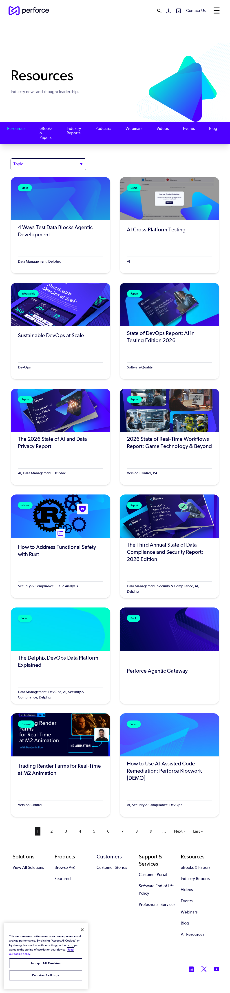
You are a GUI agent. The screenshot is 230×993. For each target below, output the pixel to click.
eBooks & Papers (46, 133)
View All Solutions (28, 867)
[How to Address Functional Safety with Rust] (60, 546)
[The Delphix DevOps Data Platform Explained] (60, 655)
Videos (162, 128)
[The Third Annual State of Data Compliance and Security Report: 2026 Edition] (169, 546)
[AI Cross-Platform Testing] (169, 225)
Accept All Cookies (46, 963)
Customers (109, 856)
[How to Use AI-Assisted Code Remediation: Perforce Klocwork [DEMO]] (169, 765)
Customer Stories (112, 867)
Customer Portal (153, 874)
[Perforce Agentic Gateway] (169, 655)
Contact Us (196, 10)
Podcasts (103, 128)
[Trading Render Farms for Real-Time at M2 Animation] (60, 765)
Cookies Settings (46, 975)
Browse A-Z (65, 867)
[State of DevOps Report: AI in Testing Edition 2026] (169, 331)
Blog (213, 128)
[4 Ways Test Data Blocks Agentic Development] (60, 225)
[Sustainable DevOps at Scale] (60, 331)
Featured (63, 878)
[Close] (82, 930)
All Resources (192, 934)
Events (189, 128)
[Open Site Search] (159, 10)
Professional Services (157, 904)
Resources (16, 128)
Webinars (134, 128)
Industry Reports (74, 130)
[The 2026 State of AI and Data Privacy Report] (60, 437)
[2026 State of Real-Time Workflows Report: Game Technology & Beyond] (169, 437)
